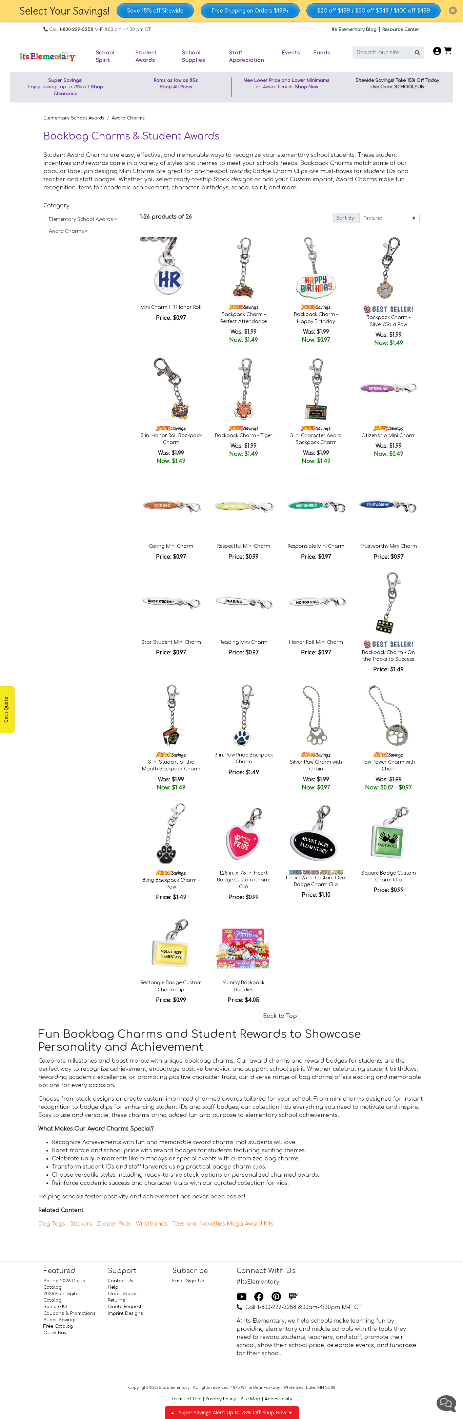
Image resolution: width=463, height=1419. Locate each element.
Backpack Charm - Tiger (244, 435)
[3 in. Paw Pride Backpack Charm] (244, 715)
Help (113, 1287)
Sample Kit (55, 1306)
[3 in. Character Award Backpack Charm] (316, 389)
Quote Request (125, 1306)
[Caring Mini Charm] (171, 507)
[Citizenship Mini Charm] (388, 389)
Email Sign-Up (188, 1280)
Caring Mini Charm (171, 546)
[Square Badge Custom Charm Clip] (388, 833)
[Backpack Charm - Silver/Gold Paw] (388, 268)
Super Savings (60, 1320)
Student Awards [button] (146, 56)
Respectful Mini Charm (243, 546)
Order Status (123, 1293)
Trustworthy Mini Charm (388, 546)
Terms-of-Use (186, 1399)
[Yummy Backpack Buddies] (244, 943)
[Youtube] (242, 1297)
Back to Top (280, 1016)
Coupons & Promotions (69, 1313)
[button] (453, 10)
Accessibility (278, 1399)
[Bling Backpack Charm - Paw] (171, 833)
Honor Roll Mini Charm (316, 642)
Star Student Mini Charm (171, 642)
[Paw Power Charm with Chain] (388, 715)
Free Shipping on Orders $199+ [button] (250, 10)
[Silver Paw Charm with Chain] (316, 715)
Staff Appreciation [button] (246, 56)
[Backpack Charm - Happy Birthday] (316, 268)
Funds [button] (322, 52)
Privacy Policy (221, 1399)
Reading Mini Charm (243, 642)
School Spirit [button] (105, 56)
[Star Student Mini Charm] (171, 603)
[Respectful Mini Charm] (244, 507)
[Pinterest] (276, 1297)
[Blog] (293, 1297)
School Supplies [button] (193, 56)
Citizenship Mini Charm (388, 435)
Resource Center (401, 29)
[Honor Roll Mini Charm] (316, 603)
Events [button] (291, 52)
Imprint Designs (125, 1313)
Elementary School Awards (73, 118)
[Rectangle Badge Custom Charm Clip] (171, 943)
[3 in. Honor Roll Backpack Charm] (171, 389)
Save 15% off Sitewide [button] (155, 10)
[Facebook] (259, 1297)
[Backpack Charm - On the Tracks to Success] (388, 603)
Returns (116, 1300)
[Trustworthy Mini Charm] (388, 507)
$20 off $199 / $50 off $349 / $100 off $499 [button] (373, 10)
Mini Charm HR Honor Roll (171, 307)
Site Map (250, 1399)
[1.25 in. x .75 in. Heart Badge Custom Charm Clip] (244, 833)
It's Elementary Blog (354, 29)
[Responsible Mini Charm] (316, 507)
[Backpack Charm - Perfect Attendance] (244, 268)
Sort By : (346, 218)
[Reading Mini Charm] (244, 603)
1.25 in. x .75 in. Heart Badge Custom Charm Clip (243, 880)
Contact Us (120, 1280)
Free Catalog (58, 1326)
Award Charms (128, 118)
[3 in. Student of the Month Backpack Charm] (171, 715)
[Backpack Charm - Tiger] (244, 389)
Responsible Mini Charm (316, 546)
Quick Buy (54, 1332)
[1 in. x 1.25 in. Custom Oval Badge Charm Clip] (316, 833)
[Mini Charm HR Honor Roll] (171, 268)
